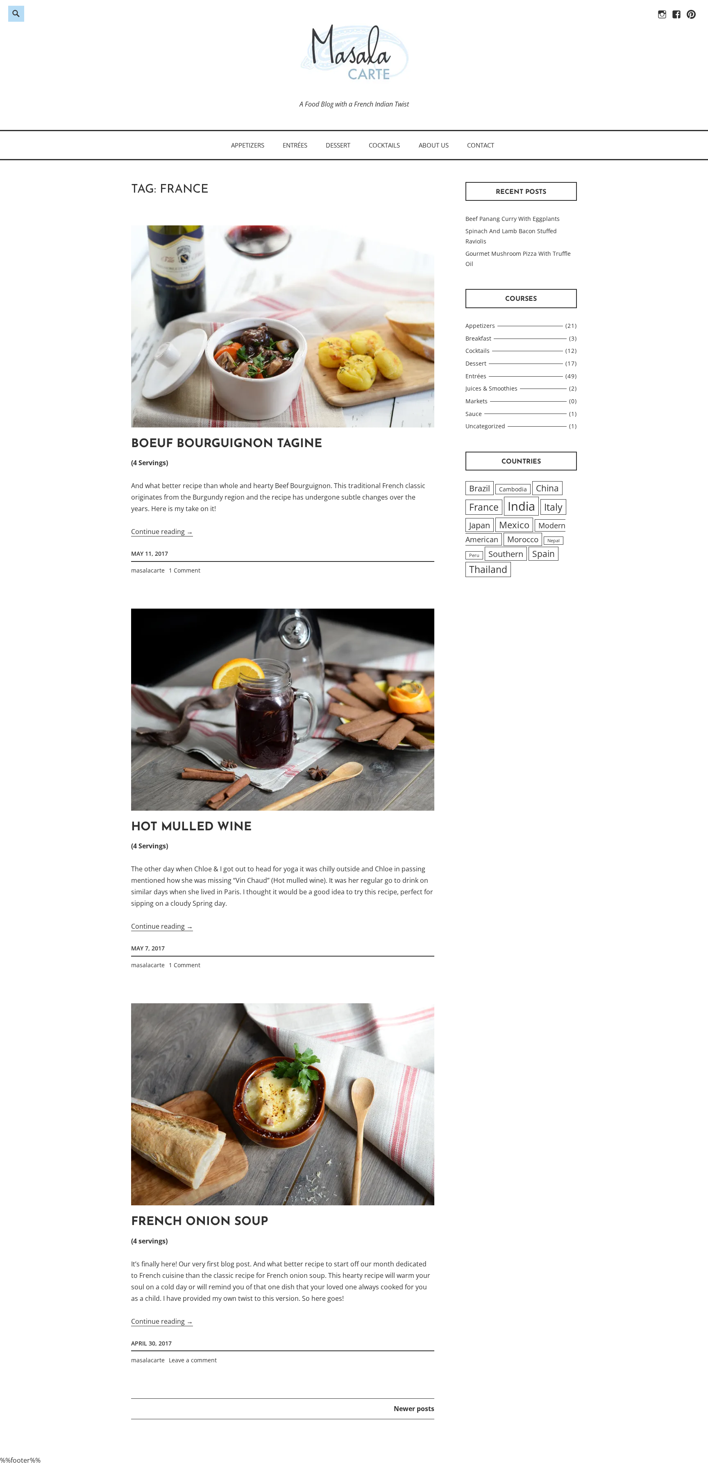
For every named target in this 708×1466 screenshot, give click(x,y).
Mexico (514, 525)
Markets (476, 401)
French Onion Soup (199, 1222)
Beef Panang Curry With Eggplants (512, 219)
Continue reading (162, 531)
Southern (505, 553)
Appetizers (247, 145)
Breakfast (478, 338)
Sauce (473, 414)
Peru (474, 555)
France (484, 507)
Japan (479, 525)
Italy (553, 507)
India (521, 506)
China (547, 488)
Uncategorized (485, 426)
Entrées (295, 145)
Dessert (338, 145)
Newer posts (414, 1408)
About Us (434, 145)
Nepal (553, 540)
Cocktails (384, 145)
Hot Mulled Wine (191, 827)
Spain (543, 553)
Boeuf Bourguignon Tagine (226, 444)
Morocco (522, 539)
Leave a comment (193, 1360)
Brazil (479, 488)
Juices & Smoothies (491, 388)
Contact (480, 145)
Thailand (488, 569)
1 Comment (184, 570)
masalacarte (148, 570)
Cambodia (513, 489)
